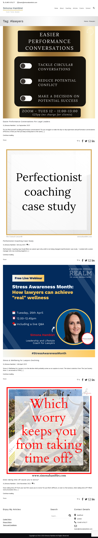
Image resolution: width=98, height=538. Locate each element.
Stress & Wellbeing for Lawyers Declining (21, 360)
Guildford (80, 515)
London (79, 519)
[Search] (70, 515)
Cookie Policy (7, 519)
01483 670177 (10, 2)
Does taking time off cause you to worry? (21, 480)
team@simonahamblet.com (28, 2)
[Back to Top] (93, 533)
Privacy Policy (7, 522)
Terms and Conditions (10, 525)
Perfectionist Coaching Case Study (18, 241)
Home (86, 21)
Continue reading (8, 135)
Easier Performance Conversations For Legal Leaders (26, 122)
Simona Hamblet (13, 8)
